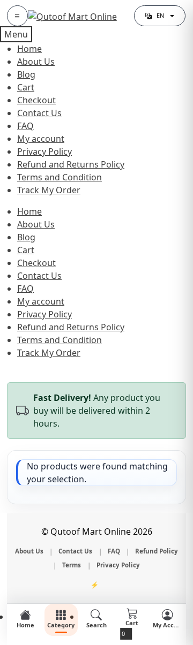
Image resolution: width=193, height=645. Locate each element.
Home (29, 49)
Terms (71, 565)
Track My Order (48, 190)
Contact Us (39, 113)
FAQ (25, 126)
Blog (26, 74)
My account (40, 139)
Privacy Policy (44, 151)
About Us (36, 61)
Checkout (36, 100)
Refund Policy (156, 551)
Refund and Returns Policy (70, 164)
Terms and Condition (59, 177)
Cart (25, 87)
